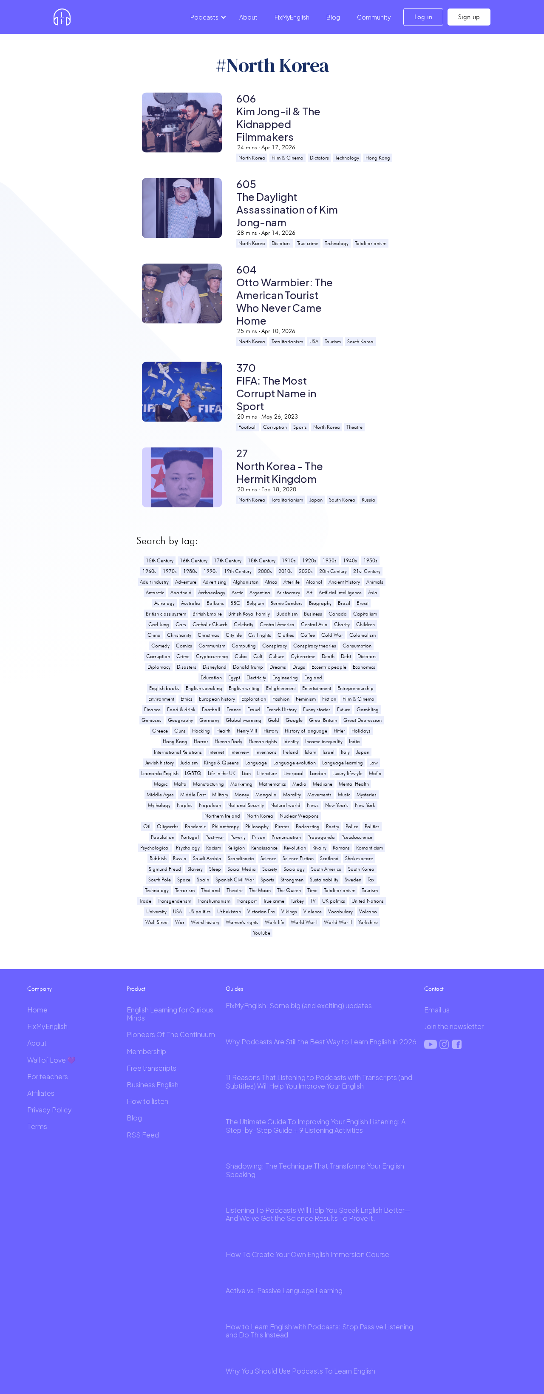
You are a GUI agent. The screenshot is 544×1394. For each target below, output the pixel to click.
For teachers (47, 1076)
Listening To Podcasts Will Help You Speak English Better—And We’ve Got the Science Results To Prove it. (318, 1214)
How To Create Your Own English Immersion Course (307, 1254)
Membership (146, 1051)
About (248, 17)
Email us (437, 1009)
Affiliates (40, 1093)
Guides (234, 988)
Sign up (469, 17)
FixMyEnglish (292, 17)
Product (136, 988)
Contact (433, 988)
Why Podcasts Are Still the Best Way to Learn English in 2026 (321, 1042)
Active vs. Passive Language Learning (284, 1290)
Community (374, 17)
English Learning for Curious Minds (170, 1013)
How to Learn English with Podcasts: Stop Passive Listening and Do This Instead (319, 1331)
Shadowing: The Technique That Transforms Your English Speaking (315, 1170)
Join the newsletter (454, 1026)
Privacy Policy (49, 1109)
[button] (207, 17)
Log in (423, 17)
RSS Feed (143, 1134)
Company (39, 988)
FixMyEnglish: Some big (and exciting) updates (299, 1005)
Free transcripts (151, 1067)
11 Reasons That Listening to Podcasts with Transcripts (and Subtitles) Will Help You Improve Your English (319, 1081)
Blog (333, 17)
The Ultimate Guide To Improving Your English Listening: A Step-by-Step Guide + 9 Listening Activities (315, 1125)
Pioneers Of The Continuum (171, 1034)
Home (37, 1009)
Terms (37, 1126)
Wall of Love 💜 (51, 1059)
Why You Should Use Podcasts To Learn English (300, 1371)
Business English (152, 1084)
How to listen (147, 1101)
